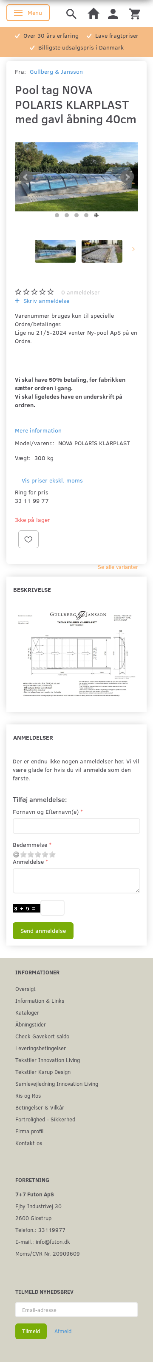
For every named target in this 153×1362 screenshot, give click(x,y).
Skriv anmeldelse (45, 301)
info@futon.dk (53, 1241)
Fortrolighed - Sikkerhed (45, 1119)
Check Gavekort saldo (42, 1036)
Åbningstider (30, 1024)
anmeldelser (80, 292)
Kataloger (27, 1012)
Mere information (38, 430)
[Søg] (71, 13)
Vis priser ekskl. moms (52, 480)
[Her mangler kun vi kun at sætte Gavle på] (76, 177)
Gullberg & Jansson (56, 71)
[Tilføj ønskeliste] (28, 539)
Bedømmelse (30, 845)
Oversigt (25, 988)
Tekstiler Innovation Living (47, 1059)
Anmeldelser (33, 737)
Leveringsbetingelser (40, 1047)
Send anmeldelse (43, 930)
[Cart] (135, 13)
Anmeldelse (28, 861)
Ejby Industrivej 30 (38, 1205)
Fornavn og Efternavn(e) (46, 811)
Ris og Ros (28, 1095)
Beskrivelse (32, 589)
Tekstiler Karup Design (43, 1071)
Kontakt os (28, 1142)
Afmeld (62, 1331)
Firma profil (29, 1131)
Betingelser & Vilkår (39, 1107)
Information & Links (39, 1000)
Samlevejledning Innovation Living (56, 1083)
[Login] (113, 13)
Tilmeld (31, 1331)
